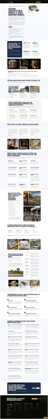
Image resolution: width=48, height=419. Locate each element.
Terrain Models (20, 405)
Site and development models (12, 167)
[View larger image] (12, 144)
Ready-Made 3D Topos (39, 0)
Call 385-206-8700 (39, 398)
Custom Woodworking (26, 407)
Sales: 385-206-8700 (31, 0)
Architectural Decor (20, 411)
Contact (35, 0)
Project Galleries (31, 405)
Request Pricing (45, 417)
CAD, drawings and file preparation (22, 184)
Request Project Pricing (34, 398)
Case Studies (31, 406)
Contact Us (38, 407)
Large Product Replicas (16, 405)
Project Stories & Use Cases (32, 407)
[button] (27, 2)
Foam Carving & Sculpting (26, 410)
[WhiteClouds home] (10, 404)
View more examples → (11, 97)
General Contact (37, 417)
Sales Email (40, 417)
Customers (38, 406)
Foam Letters (25, 406)
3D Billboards (25, 405)
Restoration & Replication (26, 408)
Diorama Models (20, 406)
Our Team (37, 405)
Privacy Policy (35, 417)
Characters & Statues (16, 411)
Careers (37, 408)
